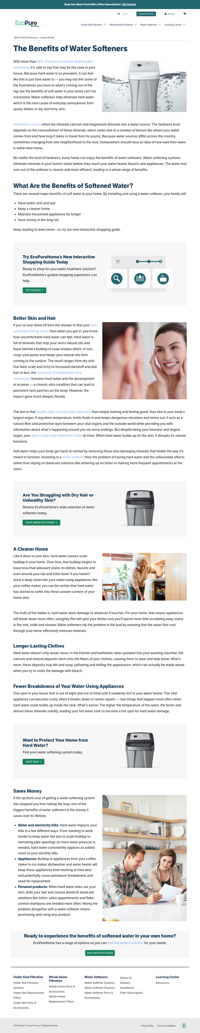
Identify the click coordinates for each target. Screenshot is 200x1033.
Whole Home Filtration (121, 24)
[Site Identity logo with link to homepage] (27, 24)
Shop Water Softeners (40, 522)
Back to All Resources (26, 37)
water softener (73, 457)
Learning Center (172, 24)
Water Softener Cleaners (100, 988)
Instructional (47, 37)
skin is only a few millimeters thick (56, 435)
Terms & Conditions (166, 1025)
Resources (162, 983)
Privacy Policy (147, 1025)
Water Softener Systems (100, 983)
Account (171, 14)
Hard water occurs (27, 124)
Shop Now (32, 761)
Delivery (125, 983)
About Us (126, 978)
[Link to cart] (184, 13)
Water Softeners (148, 24)
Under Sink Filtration (91, 24)
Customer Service (146, 14)
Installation (127, 988)
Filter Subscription (131, 993)
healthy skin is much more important (63, 412)
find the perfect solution (125, 943)
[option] (100, 5)
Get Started (129, 4)
